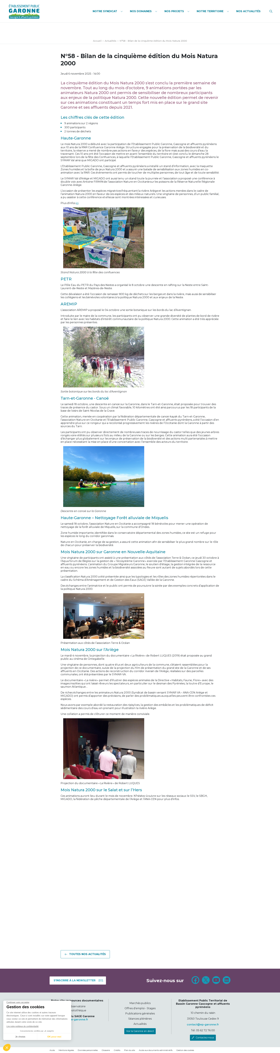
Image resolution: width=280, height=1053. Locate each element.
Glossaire (106, 1050)
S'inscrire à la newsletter (74, 980)
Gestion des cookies (185, 1050)
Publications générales (140, 1013)
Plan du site (129, 1050)
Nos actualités (248, 11)
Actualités (140, 1023)
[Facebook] (195, 980)
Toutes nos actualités (87, 954)
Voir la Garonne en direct (140, 1031)
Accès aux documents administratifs (155, 1050)
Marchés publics (140, 1003)
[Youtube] (216, 980)
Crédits (117, 1050)
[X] (206, 980)
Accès (52, 1050)
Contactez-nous (205, 1037)
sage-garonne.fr (77, 1019)
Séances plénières (140, 1018)
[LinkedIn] (226, 980)
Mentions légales (66, 1050)
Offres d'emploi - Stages (140, 1008)
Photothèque (77, 1010)
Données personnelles (88, 1050)
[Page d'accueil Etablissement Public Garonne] (24, 11)
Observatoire (77, 1006)
